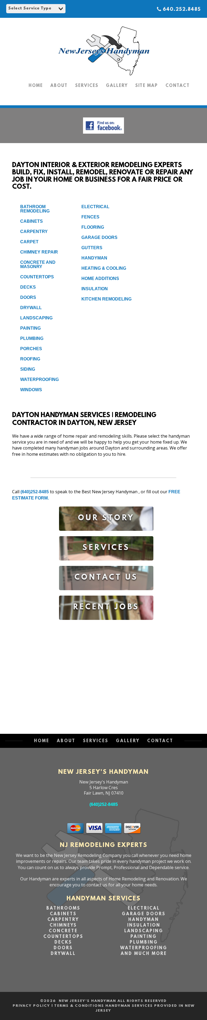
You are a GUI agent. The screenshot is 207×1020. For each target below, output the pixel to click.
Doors (28, 297)
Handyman (94, 258)
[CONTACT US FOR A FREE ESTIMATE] (106, 594)
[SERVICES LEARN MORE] (106, 564)
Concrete (63, 931)
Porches (31, 348)
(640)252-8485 (34, 491)
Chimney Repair (39, 252)
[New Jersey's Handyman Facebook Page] (103, 135)
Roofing (30, 359)
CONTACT (177, 85)
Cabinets (31, 221)
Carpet (29, 241)
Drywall (31, 307)
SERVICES (86, 85)
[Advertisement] (106, 672)
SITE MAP (146, 85)
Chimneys (63, 925)
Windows (31, 389)
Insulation (94, 288)
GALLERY (117, 85)
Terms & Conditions (79, 1006)
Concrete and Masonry (38, 264)
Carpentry (34, 231)
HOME (36, 85)
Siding (27, 369)
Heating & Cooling (103, 268)
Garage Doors (99, 237)
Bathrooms (63, 908)
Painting (30, 328)
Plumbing (31, 338)
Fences (90, 217)
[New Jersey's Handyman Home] (103, 75)
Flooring (92, 227)
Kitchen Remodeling (106, 299)
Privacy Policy (31, 1006)
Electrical (95, 206)
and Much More (144, 953)
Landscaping (36, 318)
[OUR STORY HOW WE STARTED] (106, 534)
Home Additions (100, 278)
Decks (28, 287)
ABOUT (59, 85)
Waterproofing (39, 379)
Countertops (37, 277)
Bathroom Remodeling (35, 208)
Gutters (91, 247)
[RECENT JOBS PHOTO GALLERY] (106, 624)
